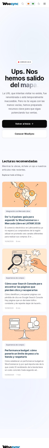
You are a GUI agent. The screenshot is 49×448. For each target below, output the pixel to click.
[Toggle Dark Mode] (38, 3)
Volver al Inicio (22, 123)
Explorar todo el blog (13, 175)
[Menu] (44, 3)
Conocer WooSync (24, 133)
